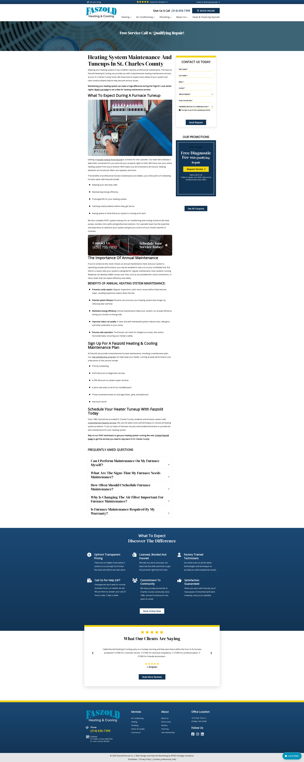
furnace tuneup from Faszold (109, 159)
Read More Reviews (152, 676)
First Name (183, 69)
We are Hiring (95, 2)
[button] (211, 654)
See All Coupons (196, 208)
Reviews (164, 725)
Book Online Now (152, 611)
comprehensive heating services (102, 423)
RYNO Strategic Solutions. (182, 755)
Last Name (183, 75)
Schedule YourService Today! (151, 245)
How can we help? (185, 100)
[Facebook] (193, 734)
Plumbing (134, 725)
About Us (164, 718)
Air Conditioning (137, 718)
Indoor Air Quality (138, 729)
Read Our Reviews (157, 2)
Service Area (166, 722)
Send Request (196, 122)
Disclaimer (132, 759)
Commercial (135, 732)
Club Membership (168, 732)
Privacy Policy (145, 759)
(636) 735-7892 (105, 247)
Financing (165, 729)
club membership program (104, 357)
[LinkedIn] (202, 734)
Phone (182, 88)
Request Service (195, 169)
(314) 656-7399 (180, 10)
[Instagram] (198, 734)
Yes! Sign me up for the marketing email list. (195, 110)
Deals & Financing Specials (207, 2)
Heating (134, 722)
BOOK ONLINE (207, 10)
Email (181, 82)
